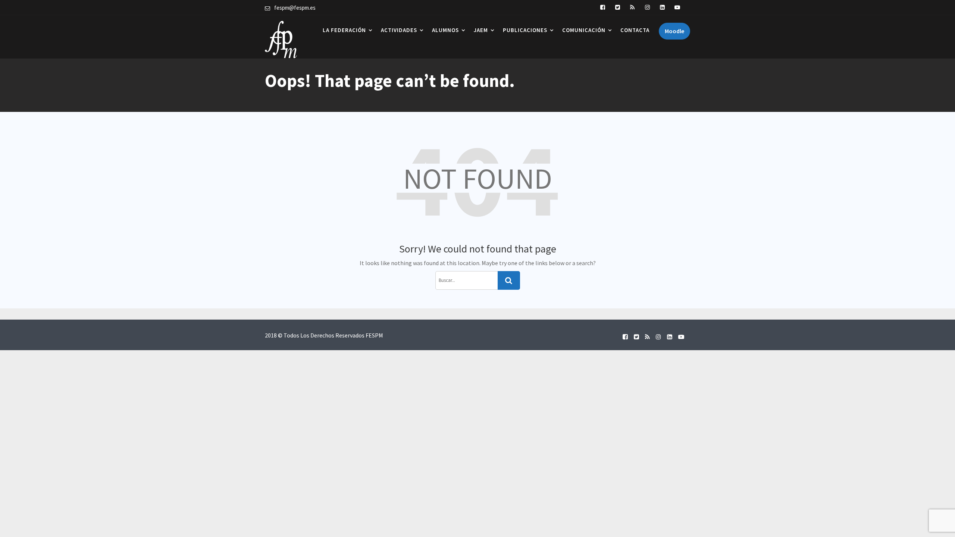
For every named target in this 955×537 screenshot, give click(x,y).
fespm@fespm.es (295, 7)
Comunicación (583, 30)
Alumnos (445, 30)
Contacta (634, 30)
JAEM (481, 30)
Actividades (399, 30)
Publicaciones (525, 30)
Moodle (674, 31)
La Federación (344, 30)
